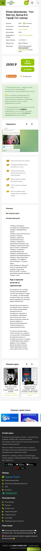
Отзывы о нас (9, 508)
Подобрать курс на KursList (14, 521)
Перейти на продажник (25, 35)
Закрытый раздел (11, 511)
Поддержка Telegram (12, 477)
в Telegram (23, 109)
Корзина (8, 505)
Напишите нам (22, 49)
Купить (28, 69)
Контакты (8, 490)
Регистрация (9, 502)
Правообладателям (12, 480)
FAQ (6, 487)
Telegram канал (10, 514)
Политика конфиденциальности (16, 483)
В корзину (27, 62)
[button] (34, 549)
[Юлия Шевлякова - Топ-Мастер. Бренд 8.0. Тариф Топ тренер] (20, 148)
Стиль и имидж (22, 29)
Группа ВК (8, 518)
